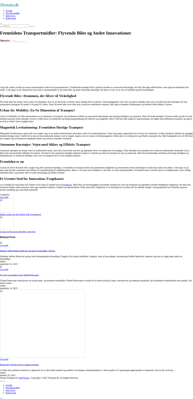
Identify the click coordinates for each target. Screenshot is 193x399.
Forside (9, 10)
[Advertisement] (96, 64)
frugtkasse (67, 185)
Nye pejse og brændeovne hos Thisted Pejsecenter (19, 275)
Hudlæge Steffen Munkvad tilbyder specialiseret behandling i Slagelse (27, 251)
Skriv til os (10, 16)
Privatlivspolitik (13, 13)
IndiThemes (24, 378)
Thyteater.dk (9, 5)
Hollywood (11, 18)
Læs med (4, 197)
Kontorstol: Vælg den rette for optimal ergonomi (19, 365)
